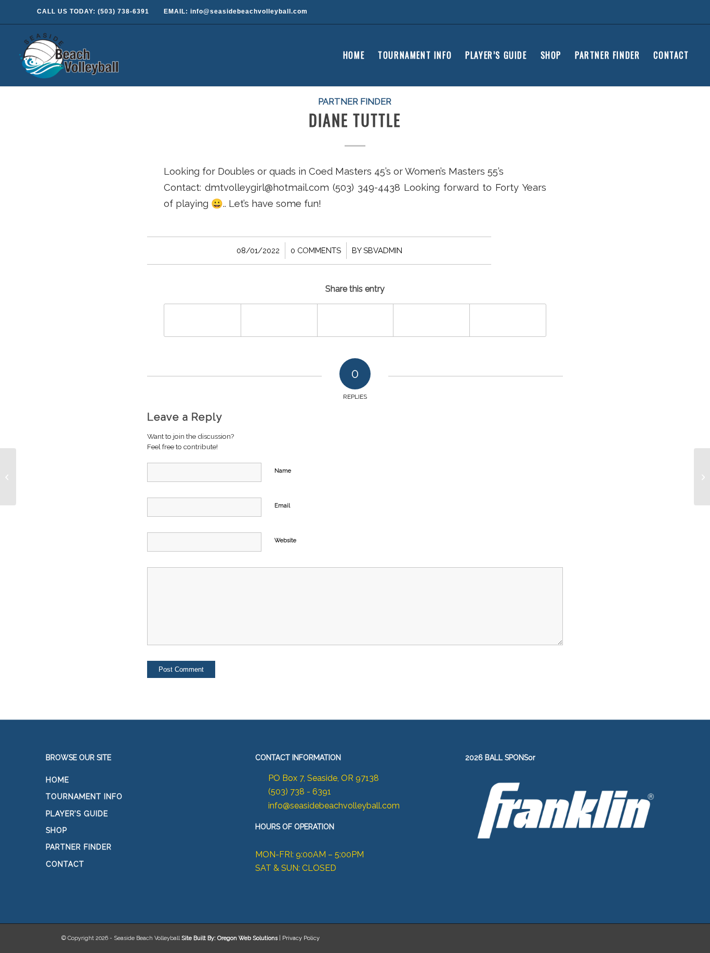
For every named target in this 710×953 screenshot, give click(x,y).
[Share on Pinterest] (431, 320)
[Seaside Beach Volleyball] (70, 55)
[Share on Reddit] (508, 320)
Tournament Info (84, 796)
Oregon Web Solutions (247, 938)
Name (282, 470)
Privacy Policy (301, 938)
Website (285, 540)
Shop (56, 830)
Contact (65, 864)
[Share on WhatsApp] (355, 320)
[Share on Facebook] (202, 320)
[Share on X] (279, 320)
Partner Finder (354, 101)
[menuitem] (353, 55)
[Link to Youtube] (677, 12)
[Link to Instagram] (656, 12)
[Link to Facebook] (635, 12)
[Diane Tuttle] (8, 476)
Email (282, 505)
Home (57, 780)
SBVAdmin (382, 250)
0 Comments (316, 250)
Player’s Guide (77, 814)
